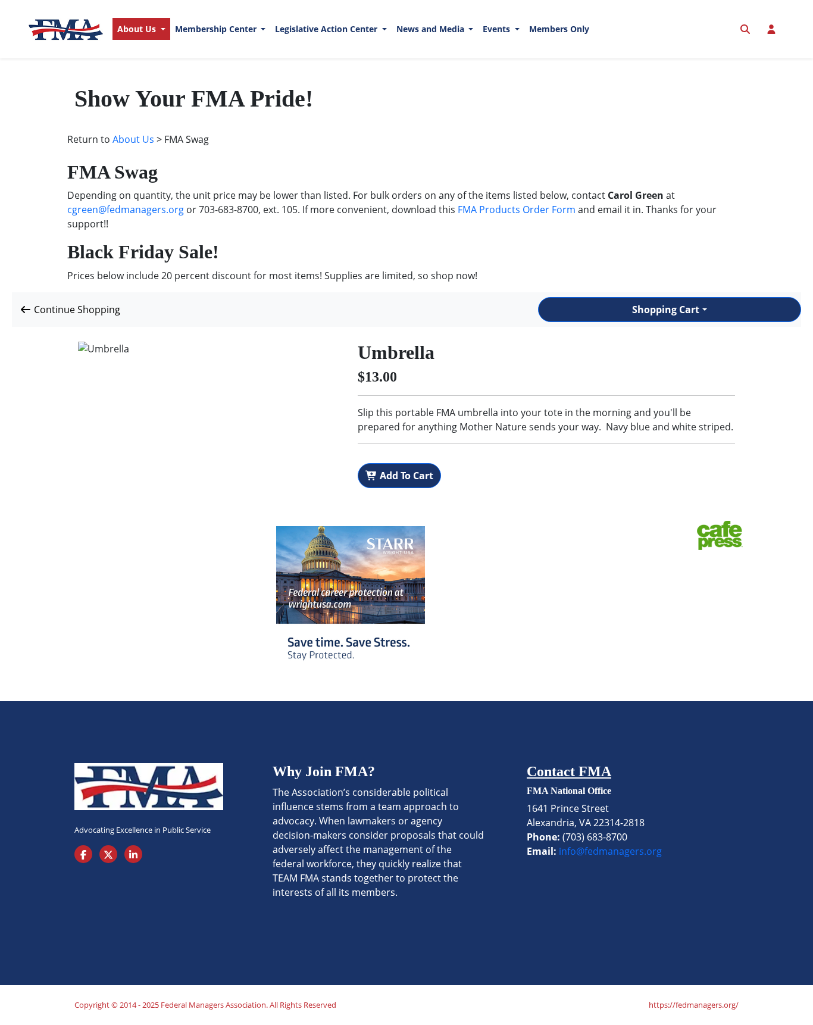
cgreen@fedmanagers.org (125, 209)
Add (405, 475)
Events (497, 29)
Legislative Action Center (327, 29)
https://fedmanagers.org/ (694, 1004)
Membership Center (217, 29)
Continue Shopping (76, 309)
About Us (137, 29)
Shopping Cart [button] (665, 309)
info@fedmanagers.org (610, 851)
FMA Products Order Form (517, 209)
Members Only (559, 29)
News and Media (431, 29)
